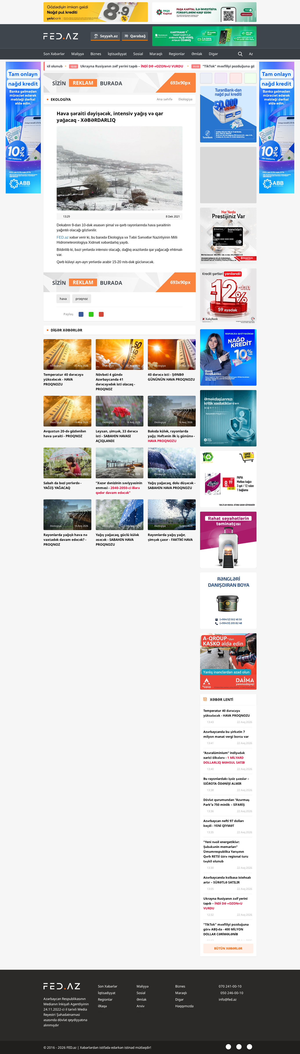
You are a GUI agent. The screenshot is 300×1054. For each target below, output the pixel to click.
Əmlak (197, 53)
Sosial (138, 53)
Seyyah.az (109, 36)
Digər (213, 53)
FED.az (63, 237)
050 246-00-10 (231, 993)
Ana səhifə (164, 99)
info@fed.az (228, 999)
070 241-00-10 (230, 986)
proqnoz (82, 299)
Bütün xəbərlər (228, 948)
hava (63, 299)
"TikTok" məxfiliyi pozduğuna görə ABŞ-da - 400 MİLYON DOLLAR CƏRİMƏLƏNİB (211, 66)
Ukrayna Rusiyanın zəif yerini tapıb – (76, 66)
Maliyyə (77, 53)
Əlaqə (102, 1006)
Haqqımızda (184, 1006)
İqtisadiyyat (117, 53)
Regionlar (177, 53)
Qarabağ (138, 36)
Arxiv (141, 1006)
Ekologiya (185, 99)
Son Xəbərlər (54, 53)
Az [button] (251, 53)
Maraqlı (156, 53)
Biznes (95, 53)
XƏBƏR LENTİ (221, 699)
